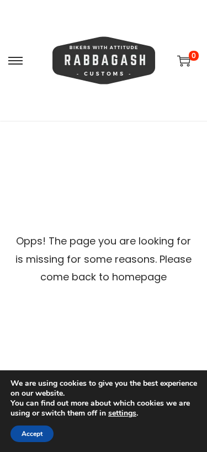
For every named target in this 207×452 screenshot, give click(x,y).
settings (122, 413)
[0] (183, 60)
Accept (32, 433)
